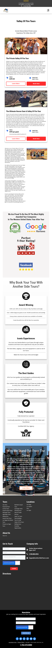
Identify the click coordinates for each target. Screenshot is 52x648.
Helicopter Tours (6, 512)
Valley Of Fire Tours (19, 522)
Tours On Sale (17, 520)
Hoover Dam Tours (7, 518)
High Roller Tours (7, 514)
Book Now (36, 83)
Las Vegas (29, 510)
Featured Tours (6, 506)
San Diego (27, 4)
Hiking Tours (5, 516)
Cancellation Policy (13, 642)
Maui (32, 4)
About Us (5, 535)
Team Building (17, 518)
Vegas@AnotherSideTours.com (39, 558)
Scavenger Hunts (18, 508)
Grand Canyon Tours (7, 510)
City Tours (5, 504)
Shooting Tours (17, 510)
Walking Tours (17, 524)
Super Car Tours (18, 516)
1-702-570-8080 (26, 645)
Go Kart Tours (6, 508)
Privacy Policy (21, 642)
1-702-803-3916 (33, 554)
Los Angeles (21, 4)
